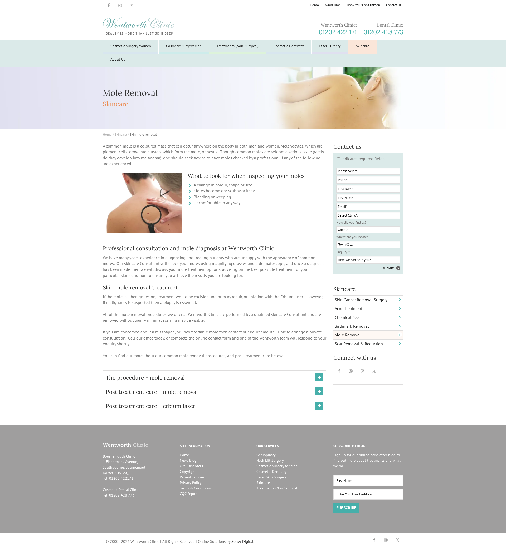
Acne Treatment (348, 308)
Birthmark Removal (352, 326)
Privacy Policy (191, 482)
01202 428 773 (383, 32)
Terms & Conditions (196, 488)
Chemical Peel (347, 317)
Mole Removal (348, 334)
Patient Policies (192, 477)
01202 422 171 (338, 32)
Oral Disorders (191, 466)
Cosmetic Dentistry (271, 471)
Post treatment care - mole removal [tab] (152, 391)
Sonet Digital (242, 541)
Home (184, 455)
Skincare (344, 289)
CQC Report (189, 493)
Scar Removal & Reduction (359, 343)
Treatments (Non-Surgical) (277, 488)
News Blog (188, 460)
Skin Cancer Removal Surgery (361, 299)
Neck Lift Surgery (270, 460)
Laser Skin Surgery (271, 477)
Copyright (188, 471)
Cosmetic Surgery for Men (277, 466)
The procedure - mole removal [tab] (145, 377)
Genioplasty (266, 455)
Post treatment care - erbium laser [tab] (150, 406)
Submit (388, 268)
